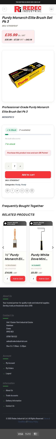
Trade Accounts (12, 395)
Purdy (17, 185)
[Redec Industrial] (28, 9)
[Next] (52, 253)
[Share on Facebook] (12, 191)
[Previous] (3, 253)
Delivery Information (13, 400)
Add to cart (28, 174)
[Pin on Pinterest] (27, 191)
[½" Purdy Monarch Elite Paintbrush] (15, 238)
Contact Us (10, 406)
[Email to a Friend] (22, 191)
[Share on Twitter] (17, 191)
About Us (9, 390)
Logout (8, 373)
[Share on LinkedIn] (32, 191)
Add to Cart (18, 279)
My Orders (9, 368)
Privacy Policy (32, 421)
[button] (4, 9)
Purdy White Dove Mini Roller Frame (40, 259)
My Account (10, 363)
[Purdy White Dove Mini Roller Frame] (41, 238)
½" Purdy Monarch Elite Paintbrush (15, 259)
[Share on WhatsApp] (7, 191)
